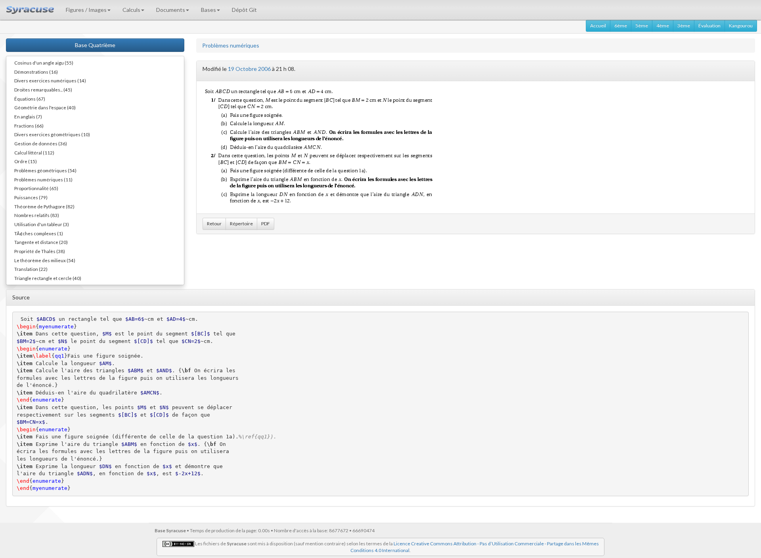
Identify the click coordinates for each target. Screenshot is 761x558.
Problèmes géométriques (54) (45, 170)
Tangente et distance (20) (41, 242)
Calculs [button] (131, 9)
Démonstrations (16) (36, 71)
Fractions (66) (29, 125)
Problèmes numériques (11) (43, 179)
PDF (265, 224)
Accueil (598, 26)
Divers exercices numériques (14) (50, 80)
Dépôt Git (244, 9)
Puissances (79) (31, 197)
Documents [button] (170, 9)
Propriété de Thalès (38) (39, 251)
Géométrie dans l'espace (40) (45, 107)
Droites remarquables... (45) (43, 89)
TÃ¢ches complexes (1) (38, 233)
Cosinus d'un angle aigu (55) (43, 62)
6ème (620, 26)
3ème (683, 26)
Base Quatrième (95, 45)
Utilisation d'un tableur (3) (41, 224)
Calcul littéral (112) (34, 152)
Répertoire (241, 224)
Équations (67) (29, 98)
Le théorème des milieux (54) (44, 260)
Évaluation (709, 26)
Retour (214, 224)
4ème (662, 26)
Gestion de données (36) (40, 143)
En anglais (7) (28, 116)
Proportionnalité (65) (36, 188)
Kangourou (741, 26)
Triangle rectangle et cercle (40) (47, 278)
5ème (641, 26)
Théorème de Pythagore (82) (44, 206)
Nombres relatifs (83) (36, 215)
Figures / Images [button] (86, 9)
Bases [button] (208, 9)
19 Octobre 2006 (249, 68)
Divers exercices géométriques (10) (52, 134)
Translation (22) (31, 269)
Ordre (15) (25, 161)
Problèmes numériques (230, 45)
